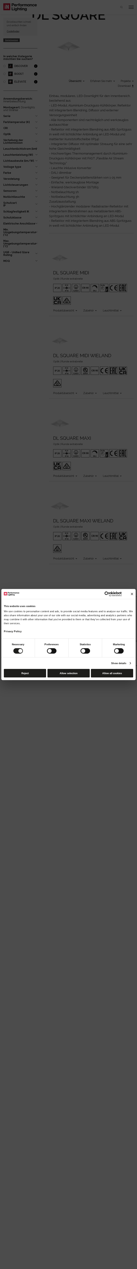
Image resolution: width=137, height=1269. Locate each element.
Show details (118, 663)
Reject (25, 673)
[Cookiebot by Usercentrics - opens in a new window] (107, 593)
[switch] (51, 650)
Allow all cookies (112, 673)
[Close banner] (132, 594)
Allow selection (69, 673)
